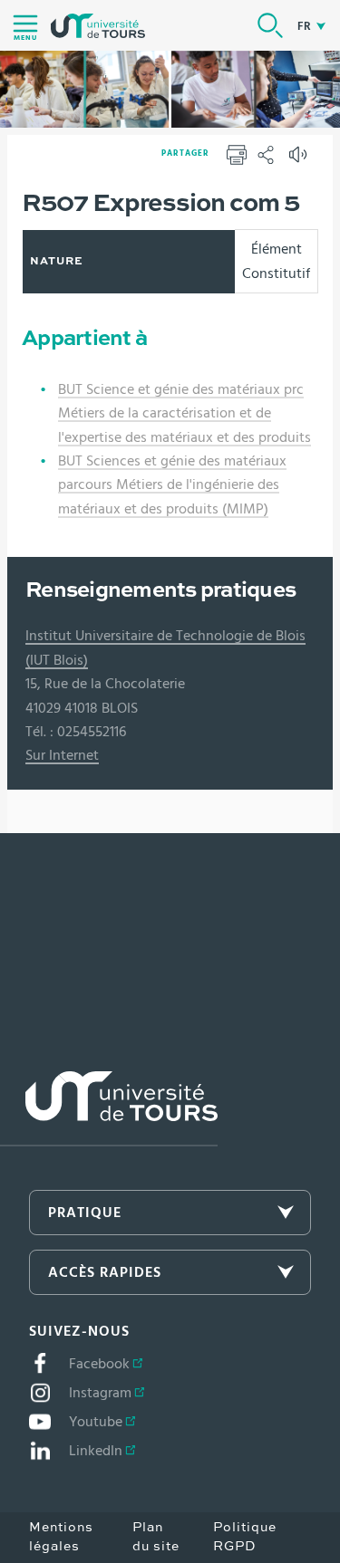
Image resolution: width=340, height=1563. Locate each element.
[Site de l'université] (109, 1108)
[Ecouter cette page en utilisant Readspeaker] (300, 160)
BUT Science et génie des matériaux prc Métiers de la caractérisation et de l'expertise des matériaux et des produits (184, 413)
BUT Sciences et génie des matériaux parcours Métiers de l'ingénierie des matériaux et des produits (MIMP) (172, 485)
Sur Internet (62, 755)
